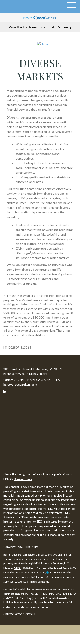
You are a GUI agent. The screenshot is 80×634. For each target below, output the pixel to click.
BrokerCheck (23, 479)
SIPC (17, 568)
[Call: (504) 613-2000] (47, 573)
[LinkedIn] (6, 392)
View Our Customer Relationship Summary (40, 27)
